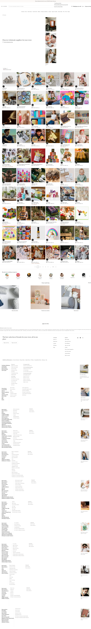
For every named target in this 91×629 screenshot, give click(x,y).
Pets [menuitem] (2, 397)
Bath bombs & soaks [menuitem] (19, 480)
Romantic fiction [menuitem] (18, 613)
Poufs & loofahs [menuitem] (18, 484)
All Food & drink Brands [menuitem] (6, 446)
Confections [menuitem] (4, 439)
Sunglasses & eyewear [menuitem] (16, 463)
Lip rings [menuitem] (13, 506)
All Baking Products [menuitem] (16, 445)
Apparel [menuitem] (3, 458)
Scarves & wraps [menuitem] (15, 461)
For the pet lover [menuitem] (14, 380)
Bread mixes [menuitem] (15, 430)
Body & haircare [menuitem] (15, 548)
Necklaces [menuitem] (4, 513)
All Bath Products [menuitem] (16, 417)
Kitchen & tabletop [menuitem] (25, 390)
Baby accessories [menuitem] (5, 555)
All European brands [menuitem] (27, 374)
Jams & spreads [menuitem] (5, 442)
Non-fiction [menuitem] (4, 615)
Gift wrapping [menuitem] (4, 528)
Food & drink (35, 11)
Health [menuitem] (10, 578)
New (26, 11)
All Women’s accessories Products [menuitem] (18, 476)
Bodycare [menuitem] (12, 589)
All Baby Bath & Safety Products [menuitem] (18, 555)
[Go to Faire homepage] (4, 6)
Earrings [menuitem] (3, 509)
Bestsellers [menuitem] (4, 610)
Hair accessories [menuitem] (15, 457)
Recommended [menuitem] (5, 369)
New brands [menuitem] (12, 387)
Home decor (30, 11)
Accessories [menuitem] (4, 455)
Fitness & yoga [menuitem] (5, 484)
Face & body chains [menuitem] (15, 504)
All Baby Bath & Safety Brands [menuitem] (18, 554)
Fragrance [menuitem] (4, 485)
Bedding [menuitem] (3, 413)
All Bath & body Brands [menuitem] (19, 489)
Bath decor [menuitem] (15, 410)
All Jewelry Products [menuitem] (6, 518)
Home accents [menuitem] (12, 396)
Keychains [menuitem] (13, 460)
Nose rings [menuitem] (14, 507)
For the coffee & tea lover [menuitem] (27, 371)
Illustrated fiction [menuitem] (18, 614)
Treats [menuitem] (10, 581)
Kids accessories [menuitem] (5, 556)
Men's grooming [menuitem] (5, 490)
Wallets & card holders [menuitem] (16, 467)
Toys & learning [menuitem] (5, 554)
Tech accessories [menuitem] (15, 464)
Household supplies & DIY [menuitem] (26, 389)
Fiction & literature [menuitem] (5, 614)
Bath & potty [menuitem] (15, 546)
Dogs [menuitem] (3, 569)
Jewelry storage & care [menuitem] (6, 512)
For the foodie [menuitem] (25, 370)
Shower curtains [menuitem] (16, 413)
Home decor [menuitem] (4, 388)
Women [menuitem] (3, 390)
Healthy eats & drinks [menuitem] (27, 368)
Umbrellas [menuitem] (13, 470)
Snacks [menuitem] (3, 443)
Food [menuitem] (10, 575)
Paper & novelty (54, 11)
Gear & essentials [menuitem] (5, 549)
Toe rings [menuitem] (13, 509)
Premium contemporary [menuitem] (27, 365)
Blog (74, 6)
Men (66, 11)
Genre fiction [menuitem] (17, 610)
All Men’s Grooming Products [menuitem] (15, 596)
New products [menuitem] (12, 389)
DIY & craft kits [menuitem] (17, 524)
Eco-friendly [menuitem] (4, 611)
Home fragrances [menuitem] (25, 387)
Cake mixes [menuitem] (15, 433)
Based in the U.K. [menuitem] (26, 376)
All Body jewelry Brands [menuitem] (16, 510)
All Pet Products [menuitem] (5, 573)
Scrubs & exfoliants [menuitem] (18, 486)
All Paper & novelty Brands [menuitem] (7, 534)
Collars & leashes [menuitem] (12, 571)
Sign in (83, 6)
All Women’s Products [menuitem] (6, 460)
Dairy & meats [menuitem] (4, 440)
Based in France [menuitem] (26, 377)
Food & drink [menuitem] (4, 389)
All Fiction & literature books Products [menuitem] (22, 617)
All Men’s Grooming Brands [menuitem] (15, 595)
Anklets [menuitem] (13, 501)
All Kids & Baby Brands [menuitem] (6, 560)
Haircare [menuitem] (3, 488)
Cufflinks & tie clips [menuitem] (5, 508)
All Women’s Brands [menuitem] (6, 459)
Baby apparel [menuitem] (4, 558)
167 (53, 266)
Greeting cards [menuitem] (5, 529)
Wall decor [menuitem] (4, 424)
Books (69, 11)
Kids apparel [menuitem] (4, 559)
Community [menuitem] (4, 366)
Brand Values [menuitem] (4, 367)
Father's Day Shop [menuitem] (14, 367)
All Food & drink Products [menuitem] (7, 447)
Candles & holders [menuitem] (13, 393)
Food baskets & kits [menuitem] (5, 444)
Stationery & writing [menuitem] (6, 531)
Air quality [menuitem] (14, 543)
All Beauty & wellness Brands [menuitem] (7, 496)
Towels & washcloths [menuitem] (16, 552)
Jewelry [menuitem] (3, 393)
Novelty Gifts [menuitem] (13, 377)
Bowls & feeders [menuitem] (12, 565)
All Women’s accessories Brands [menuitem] (17, 475)
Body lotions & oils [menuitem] (18, 481)
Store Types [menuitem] (4, 370)
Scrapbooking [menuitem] (16, 527)
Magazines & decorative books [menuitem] (8, 618)
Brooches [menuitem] (3, 507)
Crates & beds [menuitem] (11, 574)
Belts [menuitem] (12, 453)
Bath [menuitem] (11, 390)
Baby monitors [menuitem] (15, 545)
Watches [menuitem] (13, 469)
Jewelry (49, 11)
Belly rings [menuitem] (14, 503)
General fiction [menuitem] (17, 608)
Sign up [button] (54, 1)
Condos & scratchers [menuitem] (13, 572)
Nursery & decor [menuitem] (5, 551)
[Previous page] (35, 267)
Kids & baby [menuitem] (4, 395)
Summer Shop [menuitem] (13, 368)
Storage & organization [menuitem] (6, 422)
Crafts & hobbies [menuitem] (5, 525)
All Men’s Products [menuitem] (5, 598)
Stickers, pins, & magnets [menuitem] (7, 533)
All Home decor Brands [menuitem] (6, 425)
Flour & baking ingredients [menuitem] (18, 439)
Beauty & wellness (44, 11)
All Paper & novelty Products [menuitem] (7, 535)
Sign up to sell (78, 6)
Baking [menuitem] (3, 433)
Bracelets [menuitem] (3, 505)
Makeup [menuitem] (3, 489)
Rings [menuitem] (3, 514)
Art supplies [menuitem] (16, 522)
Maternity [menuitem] (4, 550)
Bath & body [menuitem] (4, 483)
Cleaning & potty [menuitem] (12, 568)
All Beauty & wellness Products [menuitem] (8, 498)
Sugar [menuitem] (14, 440)
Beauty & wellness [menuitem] (5, 392)
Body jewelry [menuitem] (4, 504)
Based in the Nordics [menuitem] (27, 380)
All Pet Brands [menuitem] (4, 571)
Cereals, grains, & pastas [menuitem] (7, 435)
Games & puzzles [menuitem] (5, 526)
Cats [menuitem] (3, 568)
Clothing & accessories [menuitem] (13, 569)
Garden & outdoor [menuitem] (5, 415)
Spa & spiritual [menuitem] (4, 494)
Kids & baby (60, 11)
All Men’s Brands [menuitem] (5, 597)
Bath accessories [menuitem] (16, 409)
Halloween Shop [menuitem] (14, 370)
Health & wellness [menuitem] (5, 486)
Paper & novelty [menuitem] (5, 394)
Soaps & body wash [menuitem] (18, 487)
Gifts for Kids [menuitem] (13, 381)
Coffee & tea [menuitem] (4, 437)
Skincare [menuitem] (3, 493)
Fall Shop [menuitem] (13, 371)
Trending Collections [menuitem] (6, 365)
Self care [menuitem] (12, 384)
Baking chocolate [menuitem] (16, 436)
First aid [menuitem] (14, 551)
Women (39, 11)
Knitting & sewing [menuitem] (17, 525)
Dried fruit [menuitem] (15, 437)
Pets (64, 11)
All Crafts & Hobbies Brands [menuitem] (19, 528)
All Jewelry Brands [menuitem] (5, 517)
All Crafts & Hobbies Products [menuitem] (19, 530)
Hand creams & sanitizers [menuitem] (19, 483)
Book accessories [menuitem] (5, 619)
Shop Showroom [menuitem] (5, 454)
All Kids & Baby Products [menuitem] (6, 561)
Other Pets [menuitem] (4, 570)
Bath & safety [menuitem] (4, 547)
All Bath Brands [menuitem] (16, 416)
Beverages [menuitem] (4, 434)
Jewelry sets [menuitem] (4, 510)
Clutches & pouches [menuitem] (15, 454)
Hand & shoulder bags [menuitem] (16, 473)
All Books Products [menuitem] (5, 622)
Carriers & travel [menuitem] (12, 566)
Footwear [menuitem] (3, 456)
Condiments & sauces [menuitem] (6, 438)
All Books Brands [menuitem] (5, 620)
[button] (5, 68)
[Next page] (56, 267)
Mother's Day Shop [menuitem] (14, 365)
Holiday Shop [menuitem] (13, 374)
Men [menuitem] (2, 398)
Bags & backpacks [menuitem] (15, 451)
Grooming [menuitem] (11, 577)
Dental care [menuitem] (15, 549)
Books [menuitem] (3, 399)
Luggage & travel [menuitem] (15, 466)
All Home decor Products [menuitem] (7, 427)
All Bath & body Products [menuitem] (19, 490)
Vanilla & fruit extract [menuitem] (17, 442)
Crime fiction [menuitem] (17, 611)
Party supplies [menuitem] (4, 530)
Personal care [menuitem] (4, 491)
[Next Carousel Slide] (89, 276)
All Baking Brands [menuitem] (16, 443)
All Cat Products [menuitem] (12, 584)
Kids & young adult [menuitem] (5, 616)
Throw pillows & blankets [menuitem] (26, 393)
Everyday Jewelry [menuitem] (14, 383)
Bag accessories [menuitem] (14, 472)
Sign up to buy (88, 6)
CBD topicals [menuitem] (4, 495)
